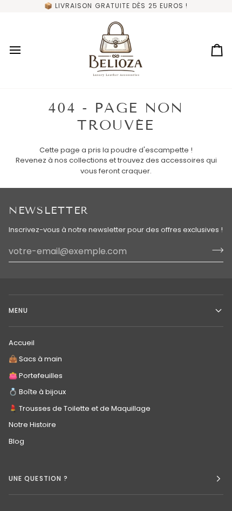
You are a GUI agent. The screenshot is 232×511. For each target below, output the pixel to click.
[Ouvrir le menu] (25, 50)
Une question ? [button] (38, 478)
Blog (16, 441)
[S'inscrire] (214, 249)
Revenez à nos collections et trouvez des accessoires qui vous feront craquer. (116, 165)
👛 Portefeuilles (36, 375)
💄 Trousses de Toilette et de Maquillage (80, 408)
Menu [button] (18, 310)
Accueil (22, 343)
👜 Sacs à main (35, 359)
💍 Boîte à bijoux (37, 392)
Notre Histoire (32, 424)
